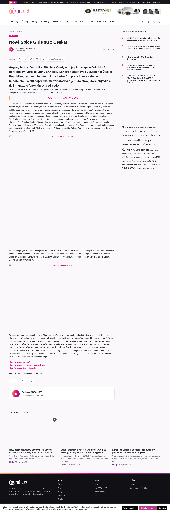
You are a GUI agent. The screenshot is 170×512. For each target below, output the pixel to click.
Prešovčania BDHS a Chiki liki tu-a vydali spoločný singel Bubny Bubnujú (131, 2)
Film (148, 131)
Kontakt (113, 22)
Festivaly (57, 22)
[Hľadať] (138, 22)
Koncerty (45, 22)
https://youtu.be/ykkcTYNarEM (63, 98)
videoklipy (127, 167)
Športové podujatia (144, 168)
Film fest (153, 131)
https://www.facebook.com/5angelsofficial (27, 365)
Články (25, 22)
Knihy (140, 145)
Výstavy (135, 168)
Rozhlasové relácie (143, 161)
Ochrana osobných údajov (139, 488)
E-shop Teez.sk (99, 492)
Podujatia (61, 492)
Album (125, 127)
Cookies (132, 484)
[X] (25, 59)
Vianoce (158, 164)
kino (140, 140)
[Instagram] (143, 22)
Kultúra (22, 381)
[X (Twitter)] (153, 22)
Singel (153, 160)
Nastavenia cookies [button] (129, 508)
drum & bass (126, 131)
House (148, 136)
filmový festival (128, 136)
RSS (95, 495)
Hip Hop (143, 136)
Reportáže (101, 22)
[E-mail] (42, 59)
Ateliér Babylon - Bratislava (137, 127)
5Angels (13, 381)
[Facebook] (148, 22)
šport (152, 168)
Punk (123, 161)
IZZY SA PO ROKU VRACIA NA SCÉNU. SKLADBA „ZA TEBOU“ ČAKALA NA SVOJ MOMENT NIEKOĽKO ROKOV (57, 2)
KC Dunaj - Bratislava (132, 140)
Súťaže (60, 499)
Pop (30, 381)
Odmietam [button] (162, 508)
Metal (153, 153)
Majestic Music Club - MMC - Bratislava (136, 154)
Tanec (139, 164)
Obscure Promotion (144, 157)
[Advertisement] (62, 230)
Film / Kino (78, 22)
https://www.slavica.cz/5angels (22, 368)
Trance (149, 164)
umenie (154, 164)
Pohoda (153, 157)
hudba (155, 135)
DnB (155, 127)
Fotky (34, 22)
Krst (155, 145)
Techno (143, 164)
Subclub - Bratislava (129, 164)
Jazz (123, 140)
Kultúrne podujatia (141, 150)
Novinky (14, 22)
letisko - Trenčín (154, 150)
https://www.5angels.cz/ (19, 362)
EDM (133, 131)
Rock (134, 161)
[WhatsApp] (31, 59)
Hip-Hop (137, 136)
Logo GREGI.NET (100, 488)
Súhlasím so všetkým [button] (148, 508)
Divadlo (90, 22)
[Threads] (158, 22)
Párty (67, 22)
